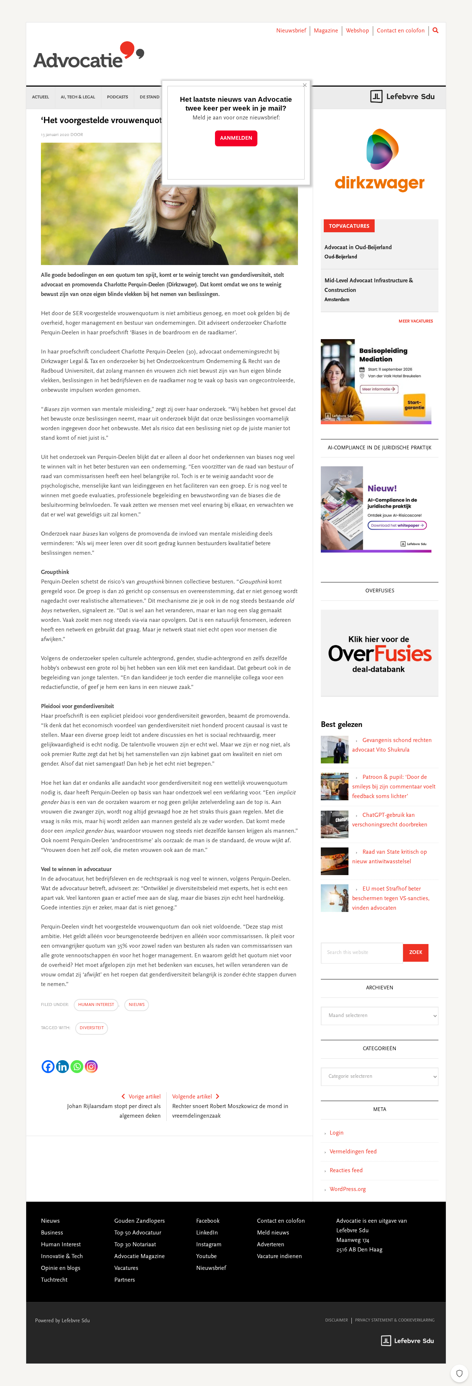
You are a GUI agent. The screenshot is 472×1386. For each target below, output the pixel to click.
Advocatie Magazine (139, 1257)
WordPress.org (348, 1189)
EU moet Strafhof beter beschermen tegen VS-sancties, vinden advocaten (391, 898)
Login (337, 1133)
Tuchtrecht (54, 1280)
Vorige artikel (145, 1097)
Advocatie (89, 57)
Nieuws (137, 1005)
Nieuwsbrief (291, 31)
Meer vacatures (416, 321)
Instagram (209, 1245)
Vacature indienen (279, 1257)
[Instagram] (91, 1066)
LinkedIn (207, 1233)
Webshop (357, 31)
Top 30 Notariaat (135, 1245)
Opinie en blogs (60, 1268)
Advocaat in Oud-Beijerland (358, 248)
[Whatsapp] (76, 1066)
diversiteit (92, 1028)
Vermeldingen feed (353, 1152)
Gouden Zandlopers (139, 1221)
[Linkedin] (62, 1066)
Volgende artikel (192, 1097)
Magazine (326, 31)
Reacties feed (346, 1171)
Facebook (207, 1221)
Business (52, 1233)
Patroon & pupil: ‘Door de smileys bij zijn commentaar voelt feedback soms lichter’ (393, 787)
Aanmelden (236, 138)
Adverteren (270, 1245)
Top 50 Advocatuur (137, 1233)
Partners (124, 1280)
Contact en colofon (401, 31)
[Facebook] (48, 1066)
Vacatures (126, 1268)
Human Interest (96, 1005)
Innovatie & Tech (62, 1257)
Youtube (206, 1257)
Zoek (418, 952)
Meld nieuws (273, 1233)
